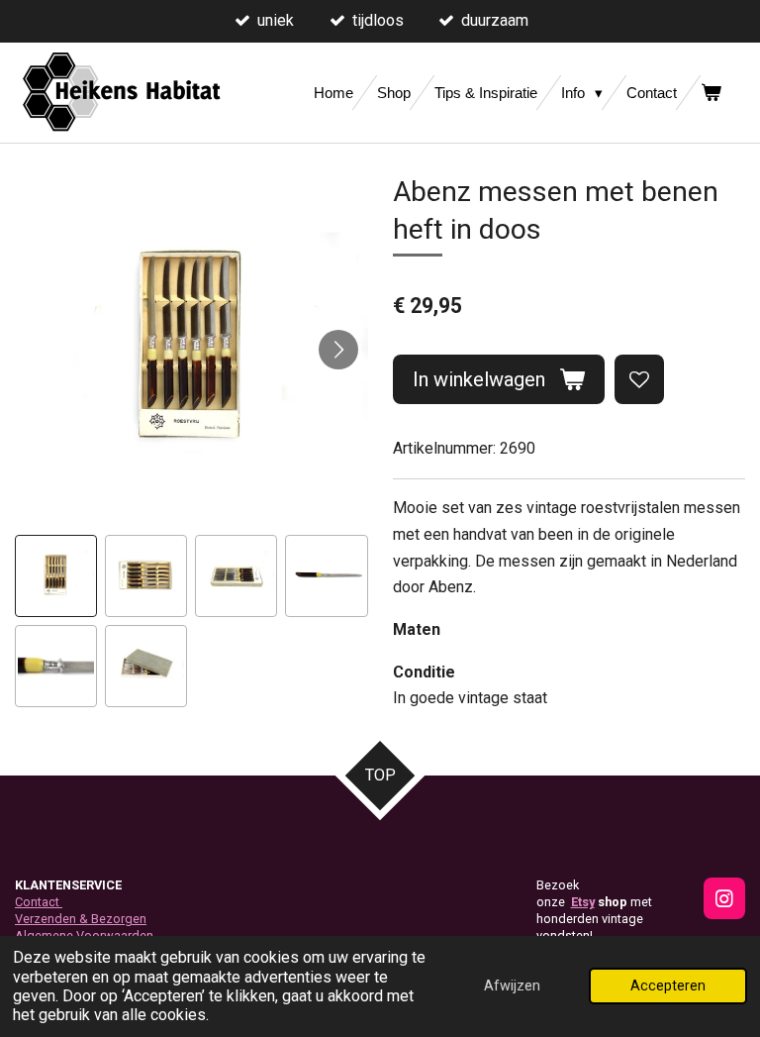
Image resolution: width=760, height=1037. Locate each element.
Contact (38, 901)
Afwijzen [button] (512, 986)
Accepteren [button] (668, 986)
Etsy (583, 901)
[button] (56, 576)
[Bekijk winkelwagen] (711, 92)
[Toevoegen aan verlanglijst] (639, 379)
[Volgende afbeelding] (338, 349)
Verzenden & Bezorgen (80, 918)
